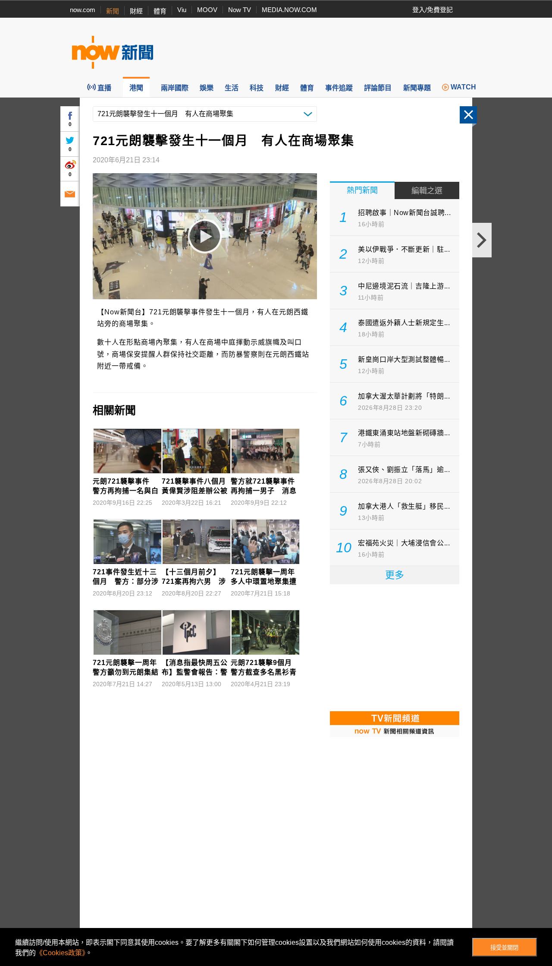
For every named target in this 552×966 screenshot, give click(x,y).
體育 (160, 11)
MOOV (207, 9)
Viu (181, 9)
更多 (394, 575)
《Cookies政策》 (60, 952)
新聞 (112, 11)
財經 (136, 11)
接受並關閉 (504, 947)
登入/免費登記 (432, 9)
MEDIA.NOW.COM (289, 9)
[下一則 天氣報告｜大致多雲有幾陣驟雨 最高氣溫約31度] (482, 240)
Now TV (239, 9)
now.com (82, 9)
